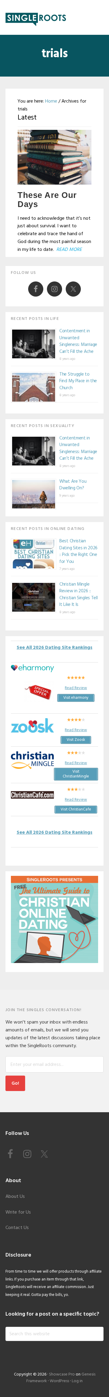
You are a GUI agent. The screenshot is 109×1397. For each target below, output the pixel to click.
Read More (69, 250)
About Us (15, 1197)
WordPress (59, 1381)
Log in (77, 1381)
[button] (99, 17)
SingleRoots (35, 17)
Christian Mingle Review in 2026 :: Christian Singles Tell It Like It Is (78, 595)
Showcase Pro (62, 1374)
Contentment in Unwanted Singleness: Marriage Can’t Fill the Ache (78, 341)
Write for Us (18, 1212)
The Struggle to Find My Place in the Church (78, 381)
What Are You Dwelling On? (72, 485)
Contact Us (17, 1228)
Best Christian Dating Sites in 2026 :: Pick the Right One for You (78, 551)
